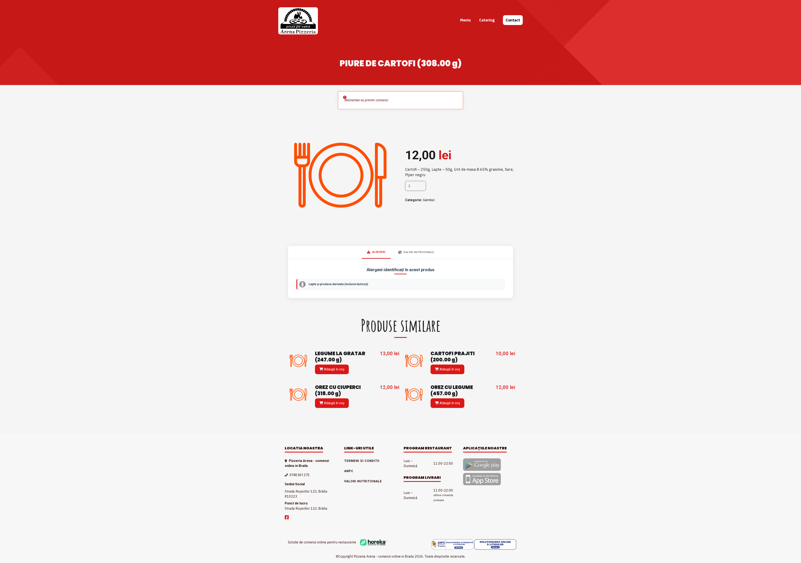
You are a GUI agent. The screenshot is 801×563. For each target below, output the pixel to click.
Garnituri (429, 200)
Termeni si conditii (361, 461)
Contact (513, 20)
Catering (487, 20)
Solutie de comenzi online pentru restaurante (322, 542)
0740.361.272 (300, 475)
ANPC (348, 471)
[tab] (376, 252)
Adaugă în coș (333, 369)
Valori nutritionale (363, 481)
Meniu (465, 20)
